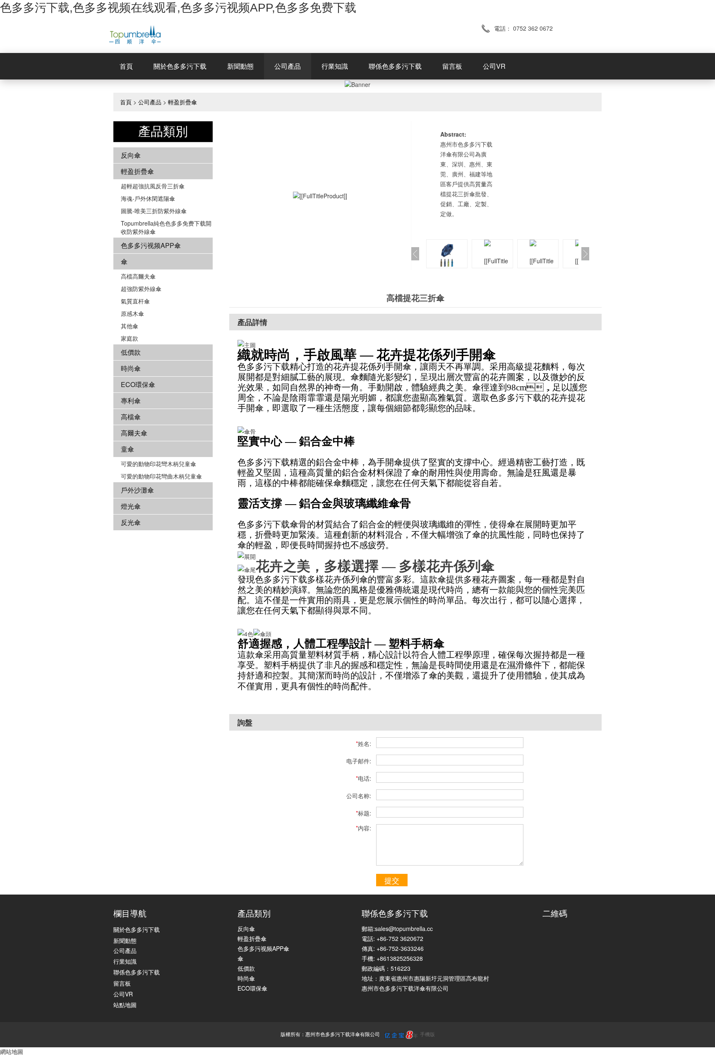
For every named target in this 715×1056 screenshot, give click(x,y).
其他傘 (129, 326)
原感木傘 (132, 313)
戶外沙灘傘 (137, 490)
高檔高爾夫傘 (138, 276)
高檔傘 (131, 416)
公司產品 (287, 66)
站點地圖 (125, 1005)
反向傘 (131, 155)
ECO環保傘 (138, 384)
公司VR (494, 66)
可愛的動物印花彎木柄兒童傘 (158, 463)
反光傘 (131, 522)
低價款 (131, 352)
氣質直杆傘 (135, 301)
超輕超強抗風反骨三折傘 (153, 186)
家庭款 (129, 338)
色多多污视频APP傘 (151, 245)
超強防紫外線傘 (141, 288)
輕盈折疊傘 (182, 102)
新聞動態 (240, 66)
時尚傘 (131, 368)
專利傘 (131, 400)
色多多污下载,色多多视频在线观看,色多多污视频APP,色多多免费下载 (178, 7)
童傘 (127, 449)
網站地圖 (11, 1051)
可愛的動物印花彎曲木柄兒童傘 (161, 476)
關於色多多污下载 (180, 66)
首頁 (126, 66)
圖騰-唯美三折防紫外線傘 (154, 211)
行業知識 (335, 66)
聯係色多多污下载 (395, 66)
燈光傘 (131, 506)
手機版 (427, 1033)
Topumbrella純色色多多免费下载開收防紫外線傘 (166, 227)
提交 (391, 880)
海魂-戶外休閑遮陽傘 (148, 198)
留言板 (452, 66)
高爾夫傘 (134, 433)
